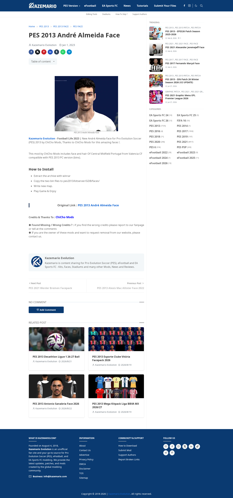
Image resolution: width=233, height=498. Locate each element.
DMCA (82, 464)
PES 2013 (169, 27)
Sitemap (83, 477)
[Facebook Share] (31, 52)
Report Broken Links (129, 459)
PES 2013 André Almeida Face (98, 205)
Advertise (84, 454)
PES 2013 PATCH (182, 27)
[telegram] (165, 452)
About (82, 445)
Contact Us (85, 450)
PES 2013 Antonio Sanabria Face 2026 (56, 403)
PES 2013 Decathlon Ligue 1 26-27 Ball (56, 356)
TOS (81, 473)
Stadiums (106, 14)
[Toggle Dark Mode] (196, 5)
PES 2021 (169, 43)
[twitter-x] (184, 446)
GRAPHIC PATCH (172, 91)
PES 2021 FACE (182, 43)
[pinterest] (172, 452)
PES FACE (194, 43)
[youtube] (165, 446)
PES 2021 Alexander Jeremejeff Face (184, 47)
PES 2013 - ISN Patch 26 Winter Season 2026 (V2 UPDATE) (182, 81)
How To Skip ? (121, 14)
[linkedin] (191, 446)
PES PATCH (196, 27)
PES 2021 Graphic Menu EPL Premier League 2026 (180, 97)
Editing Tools (91, 14)
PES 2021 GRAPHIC (199, 91)
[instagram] (189, 6)
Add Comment (48, 309)
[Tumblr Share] (56, 52)
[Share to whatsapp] (62, 52)
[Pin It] (43, 52)
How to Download (127, 445)
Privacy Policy (86, 459)
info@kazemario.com (55, 476)
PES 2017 (169, 59)
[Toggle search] (201, 6)
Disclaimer (85, 468)
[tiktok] (197, 446)
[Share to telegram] (69, 52)
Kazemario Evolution (42, 138)
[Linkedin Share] (50, 52)
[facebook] (184, 6)
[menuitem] (70, 5)
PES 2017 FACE (182, 59)
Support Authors (140, 14)
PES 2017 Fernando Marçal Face (182, 63)
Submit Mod (124, 450)
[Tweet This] (37, 52)
